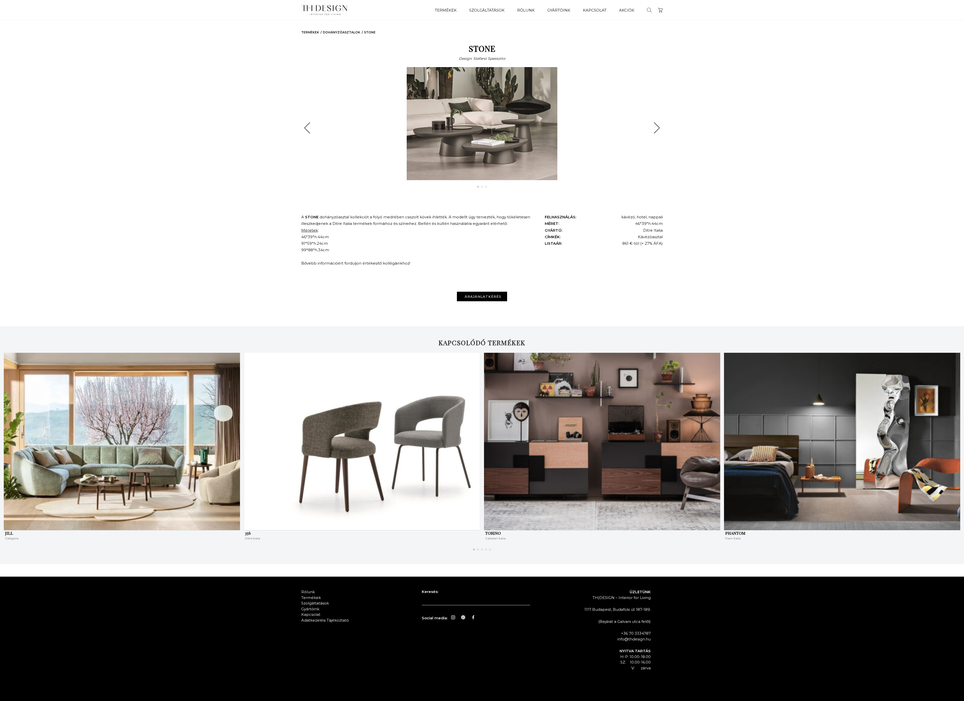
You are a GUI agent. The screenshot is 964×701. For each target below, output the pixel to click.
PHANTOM (735, 533)
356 (248, 533)
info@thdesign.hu (634, 639)
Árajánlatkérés (483, 296)
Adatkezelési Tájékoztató (325, 620)
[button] (307, 127)
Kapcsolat (595, 10)
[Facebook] (473, 617)
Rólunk (526, 10)
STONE (370, 32)
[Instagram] (453, 617)
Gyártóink (558, 10)
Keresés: (430, 591)
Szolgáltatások (487, 10)
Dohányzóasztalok (341, 32)
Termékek (446, 10)
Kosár (660, 10)
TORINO (493, 533)
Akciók (626, 10)
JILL (9, 533)
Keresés (649, 10)
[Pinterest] (463, 617)
